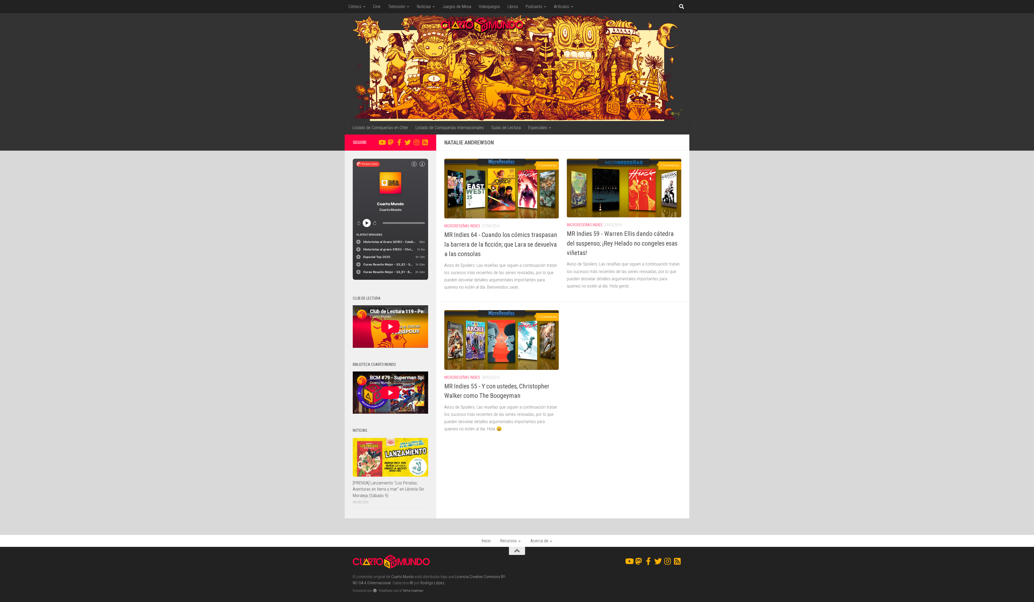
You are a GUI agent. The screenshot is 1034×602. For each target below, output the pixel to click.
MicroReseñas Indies (462, 226)
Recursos (508, 540)
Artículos (561, 6)
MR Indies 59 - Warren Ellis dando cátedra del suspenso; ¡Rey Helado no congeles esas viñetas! (622, 243)
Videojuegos (489, 6)
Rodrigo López (432, 582)
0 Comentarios (547, 165)
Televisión (396, 6)
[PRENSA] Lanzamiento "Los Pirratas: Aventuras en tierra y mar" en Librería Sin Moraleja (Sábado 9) (388, 489)
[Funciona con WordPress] (375, 590)
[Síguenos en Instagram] (416, 142)
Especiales (537, 127)
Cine (376, 6)
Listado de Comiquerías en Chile (380, 127)
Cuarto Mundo (402, 576)
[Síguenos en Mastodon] (390, 142)
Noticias (424, 6)
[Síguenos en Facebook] (399, 142)
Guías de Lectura (506, 127)
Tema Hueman (413, 591)
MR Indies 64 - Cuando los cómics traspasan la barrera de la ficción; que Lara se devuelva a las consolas (500, 244)
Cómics (354, 6)
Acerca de (539, 540)
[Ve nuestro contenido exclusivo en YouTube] (382, 142)
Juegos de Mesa (456, 6)
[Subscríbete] (425, 142)
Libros (513, 6)
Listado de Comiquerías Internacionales (449, 127)
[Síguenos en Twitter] (407, 142)
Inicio (486, 540)
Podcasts (534, 6)
